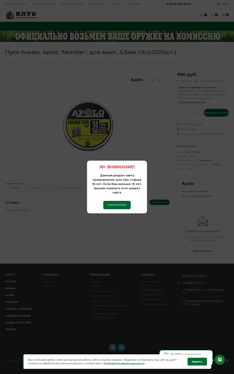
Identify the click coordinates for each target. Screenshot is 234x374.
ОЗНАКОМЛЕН (117, 205)
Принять (197, 361)
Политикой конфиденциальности (123, 363)
